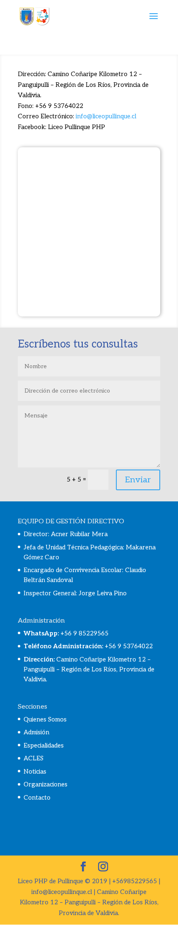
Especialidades (44, 745)
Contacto (37, 797)
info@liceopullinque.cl (106, 116)
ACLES (33, 758)
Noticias (35, 771)
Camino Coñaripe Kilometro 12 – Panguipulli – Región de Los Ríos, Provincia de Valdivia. (89, 669)
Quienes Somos (45, 719)
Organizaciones (45, 784)
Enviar (138, 480)
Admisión (36, 732)
